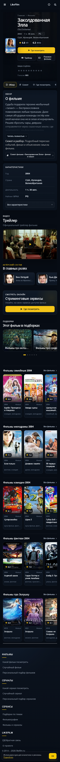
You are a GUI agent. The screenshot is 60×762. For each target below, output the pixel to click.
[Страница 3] (29, 354)
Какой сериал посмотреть (16, 688)
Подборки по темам (12, 714)
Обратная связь (13, 740)
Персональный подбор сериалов (19, 698)
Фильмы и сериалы (12, 724)
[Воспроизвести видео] (30, 244)
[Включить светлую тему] (49, 4)
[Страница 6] (36, 354)
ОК (52, 756)
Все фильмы (49, 370)
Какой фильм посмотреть (15, 661)
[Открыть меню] (5, 4)
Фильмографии (10, 719)
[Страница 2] (27, 354)
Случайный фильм (12, 667)
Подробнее (8, 757)
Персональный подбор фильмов (19, 672)
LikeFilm (14, 4)
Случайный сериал (12, 693)
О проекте (8, 745)
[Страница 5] (34, 354)
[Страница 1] (24, 354)
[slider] (30, 70)
